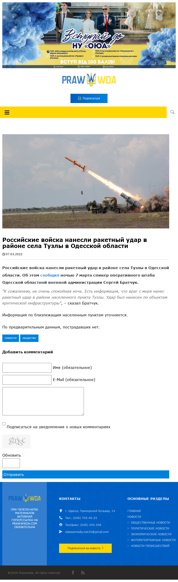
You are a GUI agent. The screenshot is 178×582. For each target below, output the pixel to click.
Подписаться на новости (84, 548)
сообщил (49, 275)
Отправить (13, 474)
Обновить (11, 455)
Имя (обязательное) (72, 367)
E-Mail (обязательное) (74, 379)
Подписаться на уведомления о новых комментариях (58, 427)
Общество (29, 338)
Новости (11, 338)
